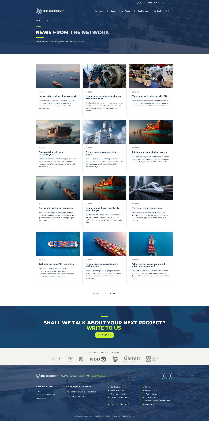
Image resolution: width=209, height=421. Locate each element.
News (147, 387)
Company (98, 11)
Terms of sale (151, 397)
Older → (113, 293)
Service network (117, 390)
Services (111, 11)
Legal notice (150, 404)
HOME (38, 21)
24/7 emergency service (121, 404)
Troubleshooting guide (120, 397)
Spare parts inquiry (118, 394)
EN (168, 11)
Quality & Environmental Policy (158, 400)
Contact (157, 11)
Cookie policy (151, 394)
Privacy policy (151, 390)
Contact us (104, 335)
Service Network (141, 11)
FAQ (112, 400)
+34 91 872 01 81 (77, 396)
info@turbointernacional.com (83, 392)
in (163, 375)
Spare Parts (124, 11)
